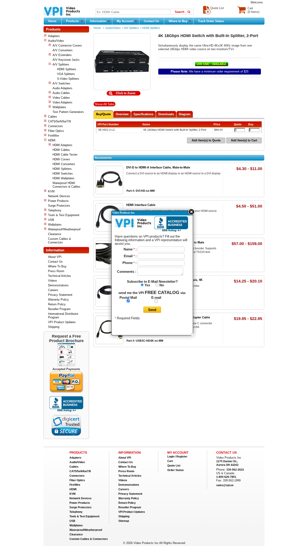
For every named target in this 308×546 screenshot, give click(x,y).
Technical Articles (59, 276)
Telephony (54, 210)
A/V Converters (63, 50)
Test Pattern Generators (68, 112)
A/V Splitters (61, 64)
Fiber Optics (56, 131)
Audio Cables (61, 93)
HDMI (51, 140)
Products (72, 21)
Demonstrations (58, 285)
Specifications (143, 114)
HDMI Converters (64, 164)
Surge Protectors (59, 205)
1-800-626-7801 (226, 476)
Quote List (173, 465)
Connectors (55, 126)
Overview (122, 114)
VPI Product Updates (62, 322)
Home (52, 21)
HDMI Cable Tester (65, 154)
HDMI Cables (61, 150)
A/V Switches (61, 83)
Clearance (54, 234)
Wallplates (59, 107)
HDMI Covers (61, 159)
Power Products (58, 201)
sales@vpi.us (225, 485)
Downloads (166, 114)
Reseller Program (59, 309)
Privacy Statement (60, 294)
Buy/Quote (103, 114)
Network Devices (59, 196)
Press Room (56, 271)
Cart (170, 461)
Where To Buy (57, 266)
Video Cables (61, 97)
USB (51, 220)
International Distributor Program (63, 315)
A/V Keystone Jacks (66, 59)
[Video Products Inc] (62, 12)
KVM (51, 191)
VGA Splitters (66, 74)
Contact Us (151, 21)
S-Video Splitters (68, 78)
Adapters (54, 36)
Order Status (175, 470)
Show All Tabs (104, 104)
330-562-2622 (235, 469)
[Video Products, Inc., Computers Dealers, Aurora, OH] (66, 404)
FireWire (53, 135)
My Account (125, 21)
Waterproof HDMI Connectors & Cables (66, 184)
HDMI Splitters (66, 69)
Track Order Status (211, 21)
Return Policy (57, 304)
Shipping (53, 327)
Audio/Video (56, 40)
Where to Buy (178, 21)
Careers (53, 290)
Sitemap (123, 521)
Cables (52, 116)
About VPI (55, 257)
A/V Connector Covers (67, 45)
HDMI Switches (63, 173)
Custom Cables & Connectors (59, 240)
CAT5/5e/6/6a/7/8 (59, 121)
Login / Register (177, 456)
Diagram (185, 114)
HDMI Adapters (62, 145)
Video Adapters (62, 102)
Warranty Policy (58, 299)
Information (98, 21)
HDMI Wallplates (63, 178)
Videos (52, 280)
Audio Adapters (62, 88)
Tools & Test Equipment (63, 215)
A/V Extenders (62, 55)
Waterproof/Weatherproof (64, 229)
